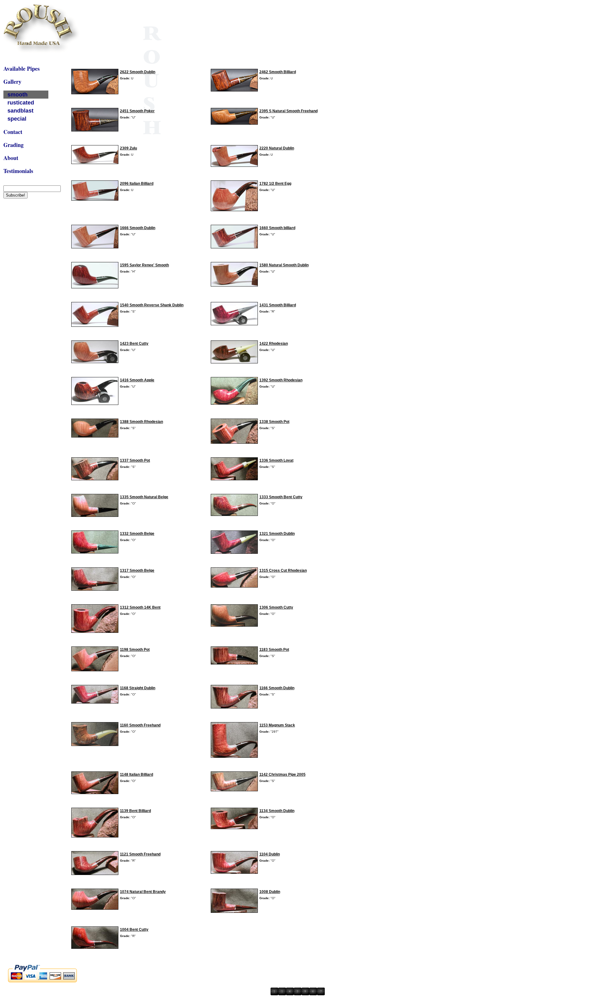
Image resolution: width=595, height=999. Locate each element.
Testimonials (18, 171)
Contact (12, 132)
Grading (13, 145)
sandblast (20, 111)
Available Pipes (21, 68)
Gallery (12, 82)
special (16, 119)
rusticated (20, 103)
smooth (17, 94)
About (10, 158)
